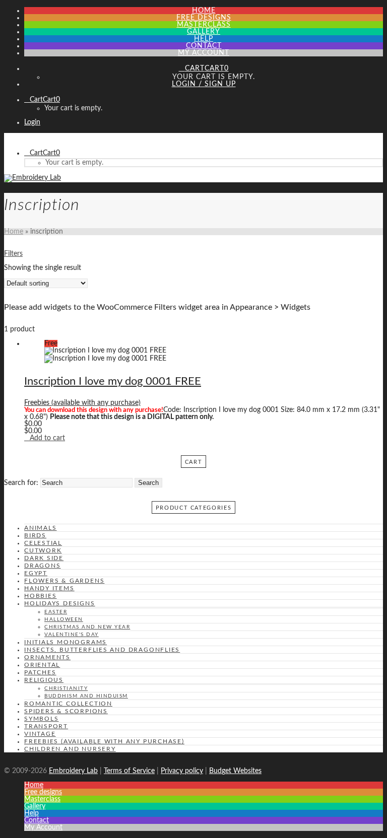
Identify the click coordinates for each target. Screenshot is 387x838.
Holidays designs (59, 603)
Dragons (42, 566)
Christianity (66, 688)
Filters (13, 253)
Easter (55, 611)
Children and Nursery (70, 749)
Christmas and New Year (87, 627)
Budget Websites (235, 771)
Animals (40, 528)
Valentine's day (71, 634)
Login (32, 122)
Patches (40, 672)
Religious (43, 680)
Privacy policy (182, 771)
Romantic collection (68, 704)
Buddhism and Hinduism (86, 696)
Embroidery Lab (73, 771)
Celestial (43, 543)
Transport (46, 726)
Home (13, 231)
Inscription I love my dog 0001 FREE (112, 381)
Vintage (40, 734)
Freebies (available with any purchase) (82, 402)
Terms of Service (129, 771)
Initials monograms (65, 642)
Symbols (41, 719)
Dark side (43, 558)
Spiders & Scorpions (66, 711)
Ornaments (47, 657)
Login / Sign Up (204, 84)
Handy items (49, 588)
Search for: (21, 482)
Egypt (35, 573)
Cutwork (43, 550)
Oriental (42, 665)
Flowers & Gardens (64, 581)
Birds (35, 535)
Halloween (63, 619)
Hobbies (40, 596)
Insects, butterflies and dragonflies (102, 650)
